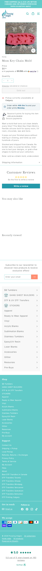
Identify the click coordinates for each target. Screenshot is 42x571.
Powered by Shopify (10, 541)
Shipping (5, 86)
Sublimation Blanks (10, 410)
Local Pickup (7, 452)
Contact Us (6, 445)
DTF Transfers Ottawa (11, 481)
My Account (7, 465)
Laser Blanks (7, 420)
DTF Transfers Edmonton (12, 494)
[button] (21, 71)
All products (18, 538)
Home (4, 57)
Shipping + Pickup (10, 448)
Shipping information (12, 162)
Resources (6, 429)
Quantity (6, 76)
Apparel (5, 397)
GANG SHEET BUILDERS (12, 387)
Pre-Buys (6, 433)
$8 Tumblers (7, 384)
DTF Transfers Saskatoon (12, 491)
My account (7, 436)
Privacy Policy (8, 458)
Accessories (7, 423)
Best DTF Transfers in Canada (14, 474)
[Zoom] (33, 50)
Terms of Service (9, 461)
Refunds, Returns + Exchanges (15, 455)
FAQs (4, 468)
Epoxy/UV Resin (8, 416)
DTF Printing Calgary (11, 497)
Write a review (21, 186)
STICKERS (6, 394)
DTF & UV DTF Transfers (12, 390)
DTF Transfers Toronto (11, 478)
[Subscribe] (34, 277)
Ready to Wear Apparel (11, 400)
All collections (30, 536)
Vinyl (4, 403)
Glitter (4, 426)
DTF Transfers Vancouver (12, 487)
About (4, 471)
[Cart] (33, 13)
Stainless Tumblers (10, 413)
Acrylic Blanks (8, 407)
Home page (6, 538)
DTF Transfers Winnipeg (12, 484)
